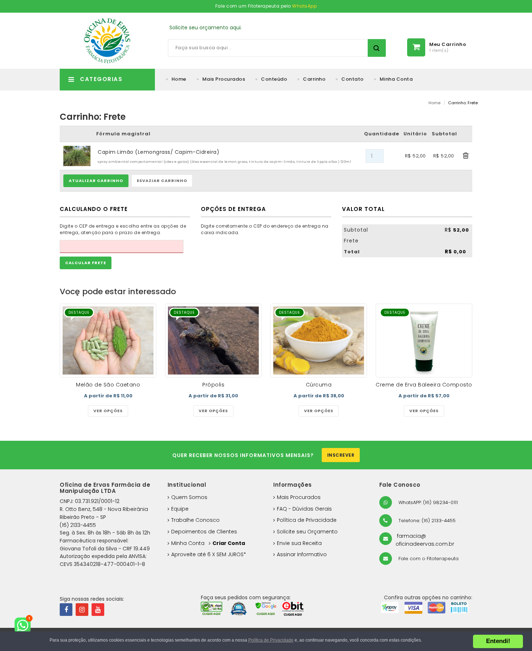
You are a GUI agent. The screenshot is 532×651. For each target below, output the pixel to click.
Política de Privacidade (307, 520)
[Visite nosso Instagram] (82, 609)
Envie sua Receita (299, 543)
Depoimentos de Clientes (204, 531)
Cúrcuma (319, 384)
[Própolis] (213, 341)
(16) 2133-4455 (78, 525)
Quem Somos (189, 497)
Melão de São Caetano (108, 384)
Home (179, 79)
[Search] (377, 48)
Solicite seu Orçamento (307, 531)
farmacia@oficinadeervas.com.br (425, 540)
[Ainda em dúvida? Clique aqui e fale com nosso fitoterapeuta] (25, 626)
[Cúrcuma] (318, 341)
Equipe (180, 508)
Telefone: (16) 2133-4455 (426, 520)
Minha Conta (396, 79)
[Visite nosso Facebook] (66, 609)
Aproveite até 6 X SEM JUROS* (208, 554)
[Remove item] (466, 156)
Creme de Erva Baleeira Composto (424, 384)
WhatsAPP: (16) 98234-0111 (427, 502)
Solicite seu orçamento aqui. (205, 27)
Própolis (213, 384)
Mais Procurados (223, 79)
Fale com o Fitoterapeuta (428, 558)
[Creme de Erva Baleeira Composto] (424, 341)
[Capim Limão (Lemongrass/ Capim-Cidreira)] (76, 155)
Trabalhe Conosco (195, 520)
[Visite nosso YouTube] (98, 609)
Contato (352, 79)
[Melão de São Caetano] (108, 341)
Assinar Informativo (302, 554)
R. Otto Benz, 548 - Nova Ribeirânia (104, 509)
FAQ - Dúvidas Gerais (304, 508)
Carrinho (314, 79)
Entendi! (498, 641)
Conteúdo (274, 79)
